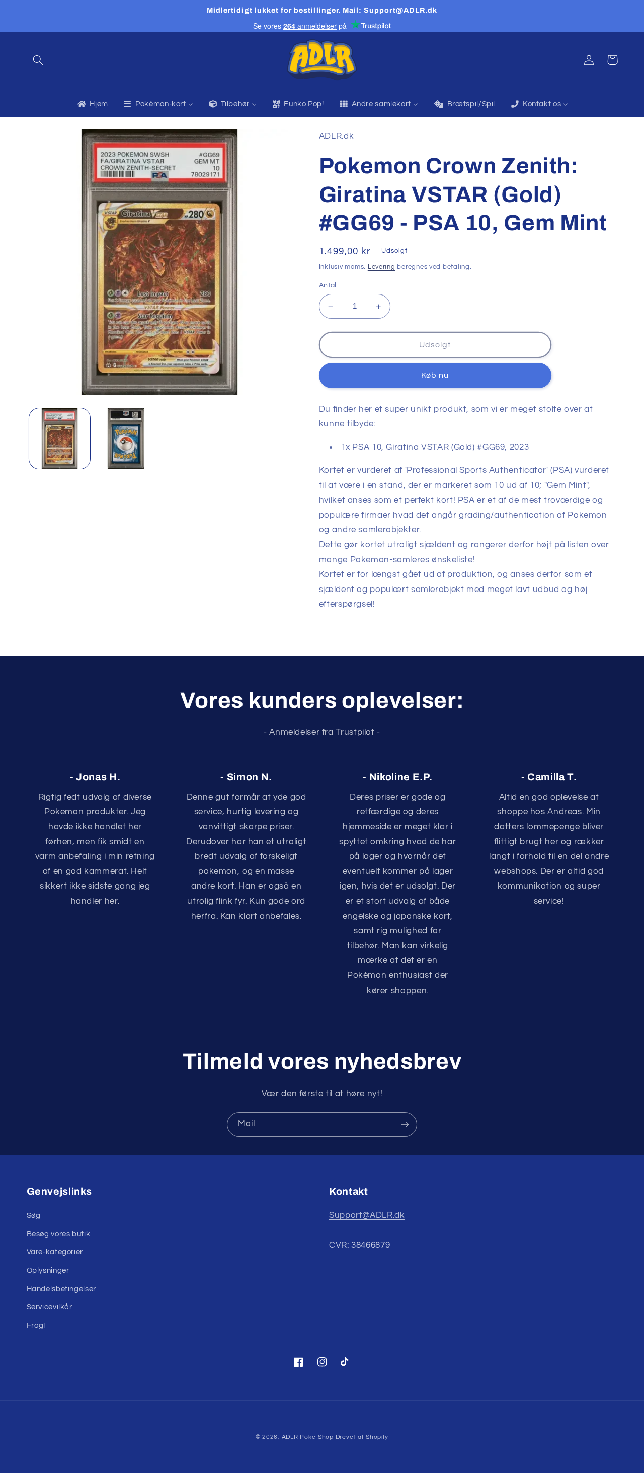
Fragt (37, 1325)
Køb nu (435, 376)
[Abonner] (405, 1124)
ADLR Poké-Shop (308, 1437)
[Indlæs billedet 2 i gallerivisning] (125, 438)
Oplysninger (48, 1270)
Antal (328, 285)
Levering (381, 267)
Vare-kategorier (55, 1252)
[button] (38, 59)
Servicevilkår (49, 1307)
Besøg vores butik (59, 1234)
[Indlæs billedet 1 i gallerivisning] (59, 438)
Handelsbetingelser (61, 1289)
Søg (34, 1215)
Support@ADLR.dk (367, 1215)
